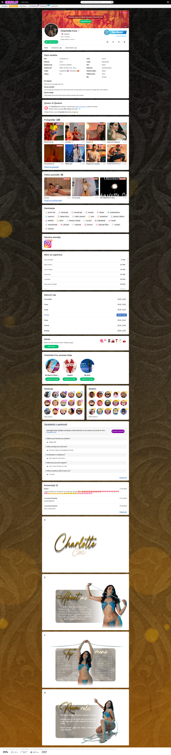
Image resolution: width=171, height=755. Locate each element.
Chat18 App (54, 6)
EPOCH (35, 749)
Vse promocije (33, 6)
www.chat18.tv (25, 749)
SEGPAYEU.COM (42, 749)
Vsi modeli (5, 6)
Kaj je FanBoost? (121, 36)
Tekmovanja (43, 6)
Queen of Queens (80, 106)
